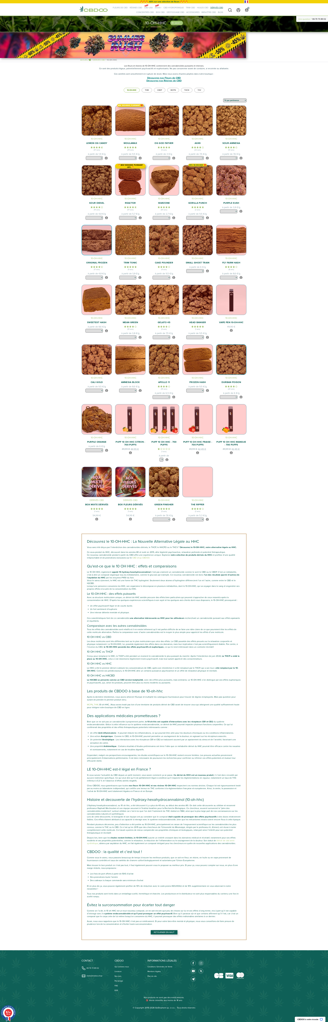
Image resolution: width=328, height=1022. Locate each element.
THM (147, 90)
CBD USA (148, 7)
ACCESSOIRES (192, 12)
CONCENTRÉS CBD (145, 12)
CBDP (159, 90)
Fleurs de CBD (120, 7)
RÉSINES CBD (136, 7)
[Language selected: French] (246, 1)
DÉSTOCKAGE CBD (175, 12)
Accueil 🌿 (85, 60)
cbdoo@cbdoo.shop (94, 976)
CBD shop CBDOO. (141, 558)
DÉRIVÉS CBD (216, 7)
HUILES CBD (202, 7)
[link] (230, 10)
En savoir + (176, 23)
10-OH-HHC (131, 90)
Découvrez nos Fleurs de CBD (164, 77)
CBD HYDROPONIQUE (173, 7)
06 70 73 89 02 (319, 19)
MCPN (173, 90)
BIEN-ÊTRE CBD (209, 12)
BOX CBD (160, 12)
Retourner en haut (164, 932)
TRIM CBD (190, 7)
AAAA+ (158, 7)
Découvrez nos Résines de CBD (164, 80)
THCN (186, 90)
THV (199, 90)
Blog (220, 12)
